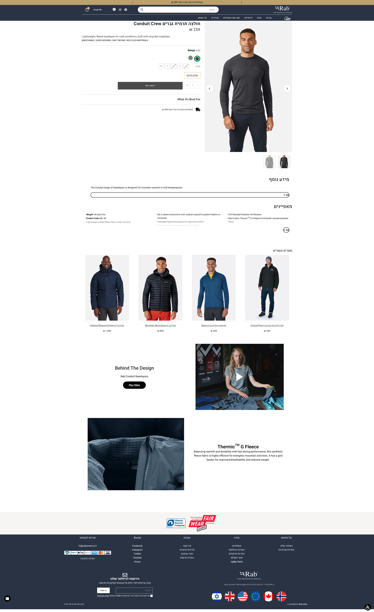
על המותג (202, 17)
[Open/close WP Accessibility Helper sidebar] (368, 607)
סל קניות (98, 9)
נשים (259, 17)
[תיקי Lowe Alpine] (287, 18)
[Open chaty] (7, 598)
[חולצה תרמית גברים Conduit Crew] (190, 58)
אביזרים (215, 17)
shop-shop (303, 604)
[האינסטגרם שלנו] (120, 9)
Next (287, 88)
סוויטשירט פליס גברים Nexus (213, 325)
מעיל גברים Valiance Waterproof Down (107, 325)
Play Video (134, 385)
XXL (161, 66)
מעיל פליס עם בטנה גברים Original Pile (267, 325)
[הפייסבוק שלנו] (125, 9)
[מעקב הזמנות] (114, 9)
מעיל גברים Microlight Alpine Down (160, 325)
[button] (250, 89)
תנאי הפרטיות (103, 595)
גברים (269, 17)
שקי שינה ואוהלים (231, 17)
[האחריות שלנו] (202, 523)
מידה (198, 66)
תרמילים (248, 17)
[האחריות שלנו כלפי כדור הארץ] (176, 523)
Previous (209, 88)
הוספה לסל (150, 85)
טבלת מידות (192, 75)
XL (167, 66)
